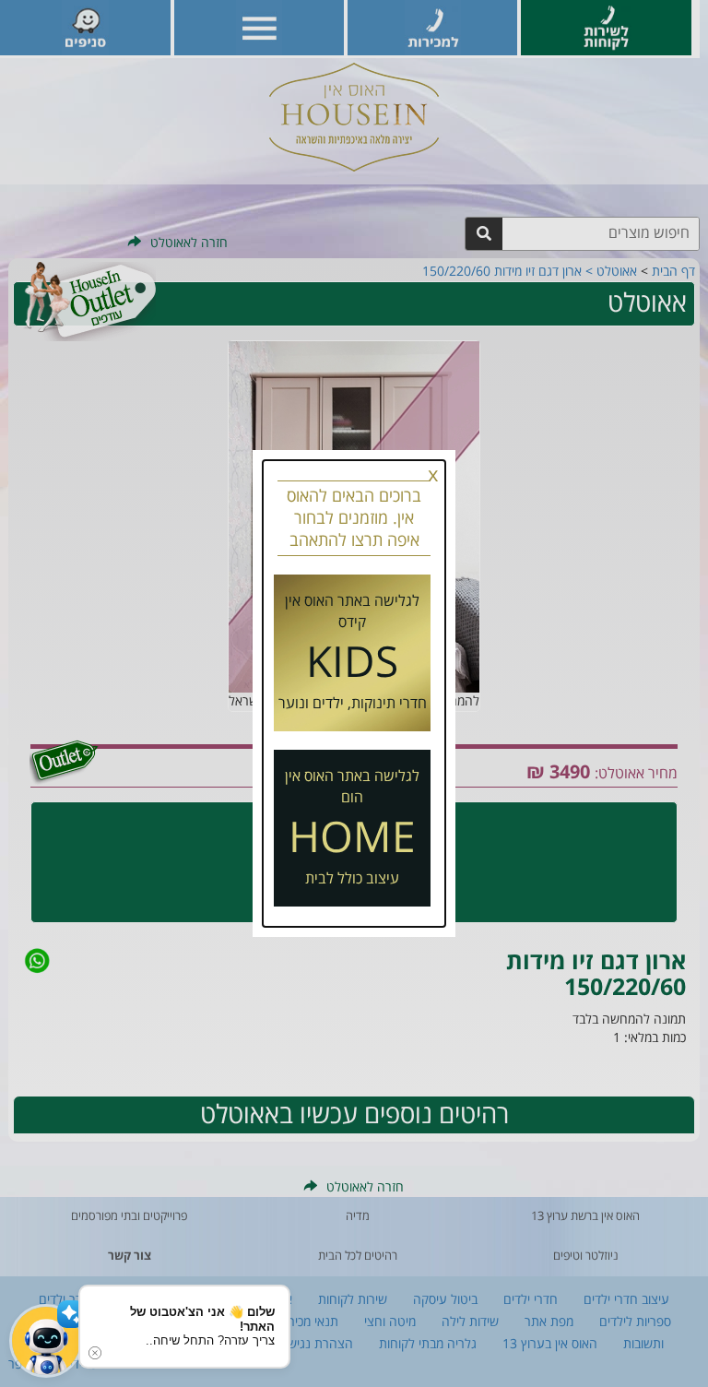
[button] (46, 1341)
